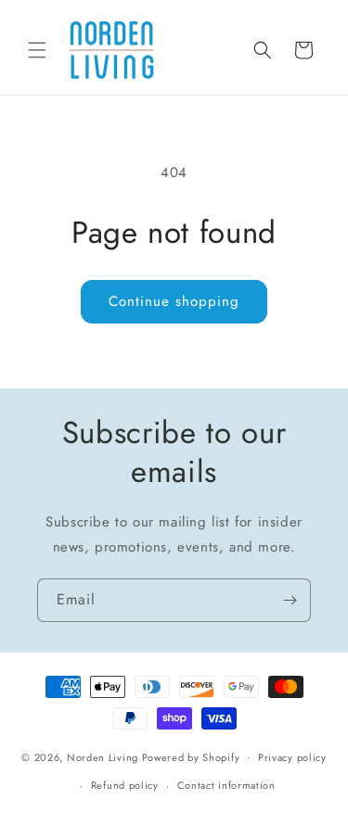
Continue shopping (174, 301)
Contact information (226, 785)
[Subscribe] (289, 600)
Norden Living (102, 756)
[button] (37, 50)
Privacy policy (292, 757)
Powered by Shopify (191, 756)
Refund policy (125, 785)
